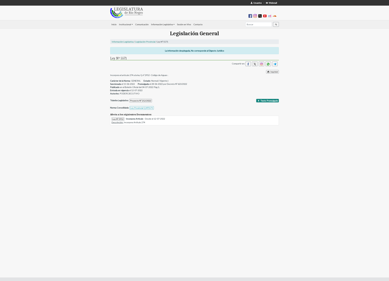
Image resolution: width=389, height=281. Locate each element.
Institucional (125, 24)
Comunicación (142, 24)
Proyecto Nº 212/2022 (140, 100)
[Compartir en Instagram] (261, 64)
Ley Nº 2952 (118, 119)
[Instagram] (255, 15)
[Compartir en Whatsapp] (268, 64)
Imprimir (274, 71)
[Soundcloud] (275, 15)
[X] (260, 15)
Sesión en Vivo (184, 24)
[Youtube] (265, 15)
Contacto (198, 24)
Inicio (114, 24)
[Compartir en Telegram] (275, 64)
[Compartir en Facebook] (248, 64)
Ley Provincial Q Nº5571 (141, 108)
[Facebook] (250, 15)
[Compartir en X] (255, 64)
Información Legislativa (162, 24)
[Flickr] (270, 15)
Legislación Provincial (145, 41)
